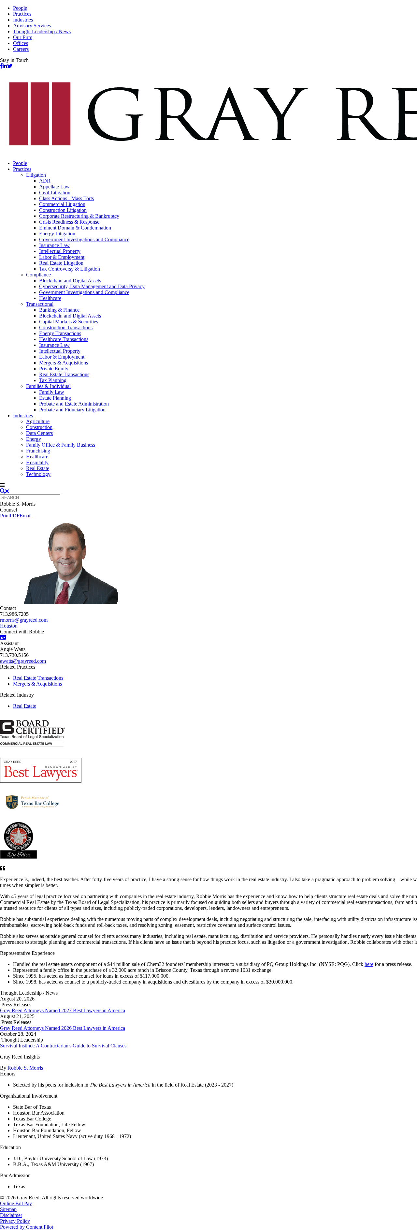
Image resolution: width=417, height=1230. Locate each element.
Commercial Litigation (62, 204)
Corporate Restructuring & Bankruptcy (79, 216)
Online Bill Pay (16, 1203)
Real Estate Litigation (61, 263)
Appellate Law (54, 186)
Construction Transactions (66, 327)
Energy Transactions (60, 333)
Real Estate (37, 468)
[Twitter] (9, 66)
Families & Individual (48, 386)
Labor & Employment (61, 257)
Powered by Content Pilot (26, 1227)
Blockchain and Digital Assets (70, 280)
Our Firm (22, 37)
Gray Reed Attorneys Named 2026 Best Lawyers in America (62, 1028)
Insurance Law (54, 245)
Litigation (36, 175)
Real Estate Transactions (64, 374)
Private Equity (53, 368)
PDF (15, 515)
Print (5, 515)
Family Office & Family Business (60, 445)
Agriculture (38, 421)
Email (26, 515)
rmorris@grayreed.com (24, 620)
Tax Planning (52, 380)
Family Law (51, 392)
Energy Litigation (57, 233)
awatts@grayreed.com (23, 661)
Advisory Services (32, 25)
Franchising (38, 450)
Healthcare (50, 298)
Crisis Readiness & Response (69, 222)
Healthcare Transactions (63, 339)
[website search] (4, 491)
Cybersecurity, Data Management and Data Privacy (92, 286)
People (20, 8)
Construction (39, 427)
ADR (44, 181)
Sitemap (8, 1209)
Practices (22, 14)
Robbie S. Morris (25, 1068)
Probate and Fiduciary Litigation (72, 409)
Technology (38, 474)
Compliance (38, 274)
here (369, 964)
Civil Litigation (54, 192)
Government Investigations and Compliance (84, 239)
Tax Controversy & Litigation (69, 269)
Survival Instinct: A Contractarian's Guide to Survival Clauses (63, 1045)
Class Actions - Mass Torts (66, 198)
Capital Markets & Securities (68, 321)
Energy (33, 439)
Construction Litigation (63, 210)
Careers (21, 49)
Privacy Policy (15, 1221)
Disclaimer (11, 1215)
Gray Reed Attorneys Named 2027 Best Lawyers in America (62, 1010)
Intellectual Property (59, 251)
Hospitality (37, 462)
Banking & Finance (59, 310)
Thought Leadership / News (42, 31)
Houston (9, 626)
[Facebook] (1, 66)
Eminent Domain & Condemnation (75, 227)
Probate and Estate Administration (74, 404)
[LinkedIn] (5, 66)
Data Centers (39, 433)
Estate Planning (55, 398)
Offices (20, 43)
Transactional (39, 304)
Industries (23, 19)
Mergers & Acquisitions (63, 362)
